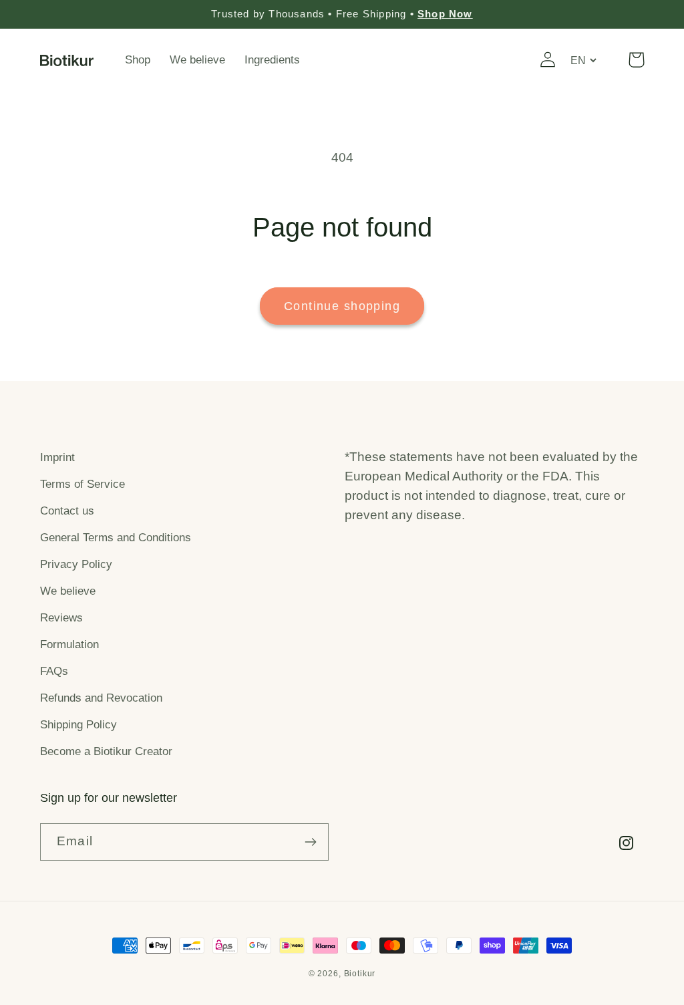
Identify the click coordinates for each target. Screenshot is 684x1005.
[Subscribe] (310, 842)
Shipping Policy (78, 724)
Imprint (57, 457)
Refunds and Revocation (101, 698)
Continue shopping (342, 306)
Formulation (69, 644)
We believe (68, 591)
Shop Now (445, 13)
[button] (636, 60)
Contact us (67, 511)
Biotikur (360, 973)
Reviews (61, 617)
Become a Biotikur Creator (106, 751)
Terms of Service (82, 484)
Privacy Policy (76, 564)
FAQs (54, 671)
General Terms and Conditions (115, 537)
